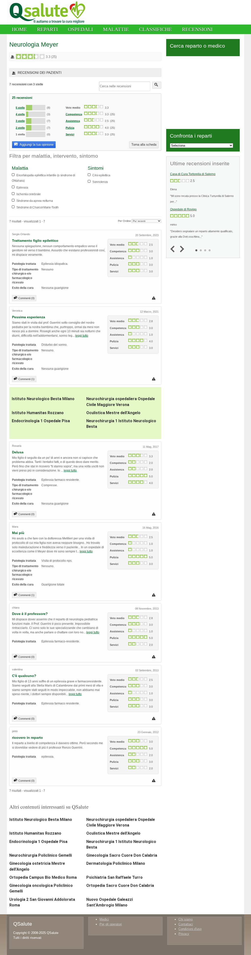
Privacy (183, 934)
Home (19, 29)
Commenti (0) (26, 298)
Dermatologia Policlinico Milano (115, 863)
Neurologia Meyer (33, 44)
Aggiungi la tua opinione (36, 144)
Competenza (74, 114)
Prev (173, 249)
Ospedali (80, 29)
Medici (104, 919)
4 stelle (20, 114)
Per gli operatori (111, 924)
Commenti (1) (26, 379)
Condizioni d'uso (189, 929)
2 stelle (20, 127)
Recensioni (197, 29)
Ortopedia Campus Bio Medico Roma (43, 877)
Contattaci (185, 924)
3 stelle (20, 120)
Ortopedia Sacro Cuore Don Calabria (120, 885)
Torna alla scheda (143, 144)
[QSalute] (48, 23)
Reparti (47, 29)
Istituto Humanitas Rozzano (38, 412)
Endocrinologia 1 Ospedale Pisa (41, 421)
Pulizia (70, 127)
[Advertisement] (203, 91)
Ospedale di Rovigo (183, 209)
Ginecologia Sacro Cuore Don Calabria (121, 855)
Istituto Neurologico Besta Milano (43, 398)
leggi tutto (81, 335)
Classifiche (155, 29)
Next (180, 249)
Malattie (116, 29)
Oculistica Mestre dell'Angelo (113, 412)
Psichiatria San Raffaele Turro (114, 877)
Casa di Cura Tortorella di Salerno (192, 174)
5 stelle (20, 107)
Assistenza (73, 120)
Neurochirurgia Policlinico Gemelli (40, 855)
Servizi (70, 134)
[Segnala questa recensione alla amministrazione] (154, 298)
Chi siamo (185, 919)
